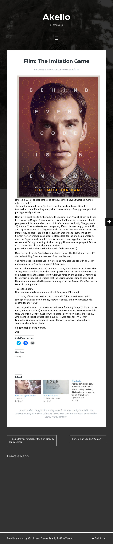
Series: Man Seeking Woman (87, 439)
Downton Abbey (23, 413)
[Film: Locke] (86, 391)
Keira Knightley (44, 413)
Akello (56, 17)
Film (31, 410)
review (56, 413)
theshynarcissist (71, 69)
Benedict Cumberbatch (66, 410)
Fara (51, 538)
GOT (34, 413)
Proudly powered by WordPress (23, 538)
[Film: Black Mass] (56, 387)
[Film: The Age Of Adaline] (28, 387)
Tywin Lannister (58, 417)
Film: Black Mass (50, 396)
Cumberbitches (85, 410)
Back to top (100, 538)
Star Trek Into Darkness (71, 413)
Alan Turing (48, 410)
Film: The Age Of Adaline (26, 396)
